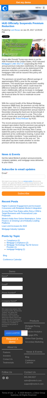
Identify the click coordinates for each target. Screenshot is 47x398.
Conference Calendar (30, 361)
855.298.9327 (30, 377)
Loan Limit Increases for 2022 (14, 226)
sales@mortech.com (33, 380)
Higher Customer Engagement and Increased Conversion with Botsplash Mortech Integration (22, 207)
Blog (27, 357)
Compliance (13, 241)
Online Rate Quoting (34, 338)
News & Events (34, 351)
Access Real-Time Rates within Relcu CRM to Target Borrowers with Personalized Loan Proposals (21, 213)
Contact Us (8, 359)
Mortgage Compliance (17, 243)
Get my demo (23, 2)
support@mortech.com (33, 384)
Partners (6, 352)
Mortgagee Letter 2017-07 (13, 64)
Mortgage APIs (31, 335)
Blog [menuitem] (5, 255)
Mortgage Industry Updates (13, 229)
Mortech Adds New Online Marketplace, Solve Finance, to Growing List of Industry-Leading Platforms (21, 221)
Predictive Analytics (33, 332)
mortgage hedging (16, 249)
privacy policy (28, 181)
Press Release (22, 119)
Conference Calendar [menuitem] (12, 260)
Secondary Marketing (34, 342)
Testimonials (8, 363)
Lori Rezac (15, 30)
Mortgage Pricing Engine (32, 327)
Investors (7, 356)
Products (34, 321)
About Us (12, 347)
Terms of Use (7, 393)
